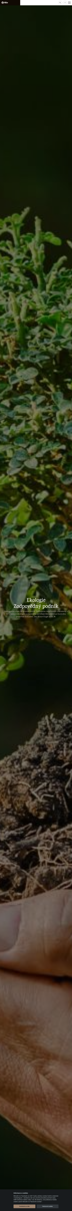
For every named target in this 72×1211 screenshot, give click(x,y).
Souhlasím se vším (24, 1206)
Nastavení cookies (47, 1206)
